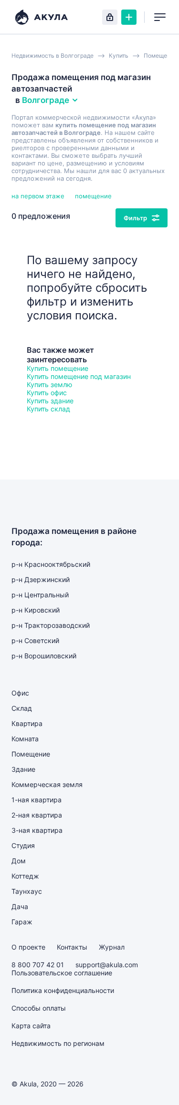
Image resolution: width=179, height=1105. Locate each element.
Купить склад (48, 409)
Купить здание (50, 401)
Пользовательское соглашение (61, 973)
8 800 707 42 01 (37, 965)
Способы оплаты (38, 1008)
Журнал (112, 947)
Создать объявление (129, 17)
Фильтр (135, 218)
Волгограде (45, 100)
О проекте (28, 947)
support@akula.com (106, 965)
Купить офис (47, 393)
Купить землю (49, 384)
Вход (109, 17)
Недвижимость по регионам (58, 1043)
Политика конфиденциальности (62, 990)
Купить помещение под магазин (79, 376)
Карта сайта (31, 1026)
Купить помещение (57, 368)
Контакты (72, 947)
